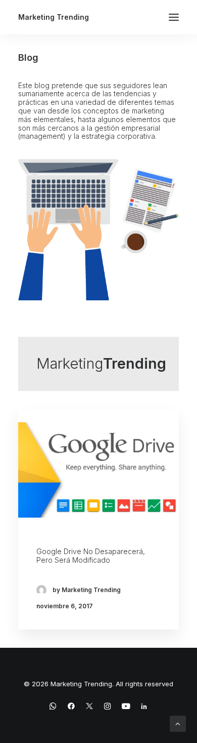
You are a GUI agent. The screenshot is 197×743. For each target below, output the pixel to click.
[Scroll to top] (178, 723)
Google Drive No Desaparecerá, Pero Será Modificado (90, 555)
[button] (174, 17)
